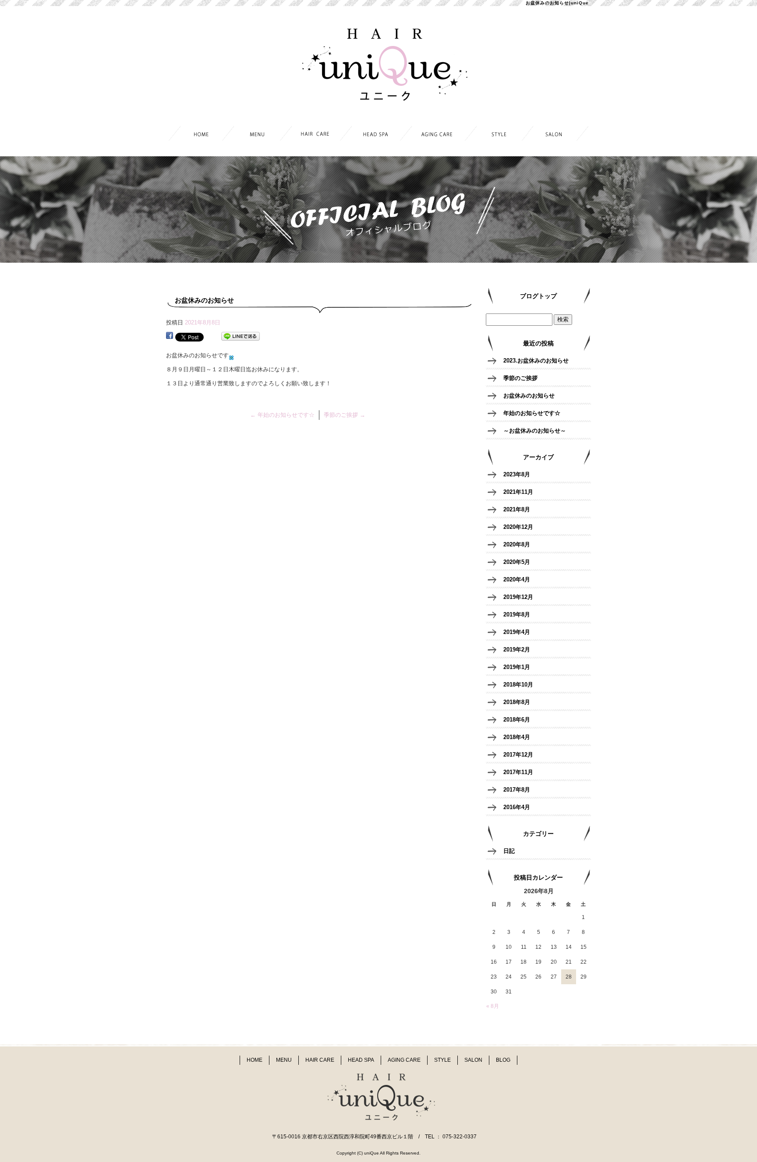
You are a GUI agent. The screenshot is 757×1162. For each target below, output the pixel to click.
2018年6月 (516, 719)
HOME (198, 135)
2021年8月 (516, 509)
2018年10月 (518, 684)
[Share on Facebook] (169, 336)
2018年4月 (516, 737)
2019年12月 (518, 597)
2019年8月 (516, 614)
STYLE (498, 135)
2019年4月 (516, 632)
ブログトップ (538, 295)
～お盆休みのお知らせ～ (534, 430)
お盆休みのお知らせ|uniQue (557, 2)
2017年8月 (516, 789)
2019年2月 (516, 649)
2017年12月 (518, 754)
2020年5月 (516, 562)
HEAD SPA (378, 135)
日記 (509, 851)
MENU (258, 135)
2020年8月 (516, 544)
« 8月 (492, 1006)
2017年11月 (518, 772)
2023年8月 (516, 474)
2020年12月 (518, 527)
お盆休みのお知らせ (529, 395)
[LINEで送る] (240, 336)
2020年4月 (516, 579)
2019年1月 (516, 667)
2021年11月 (518, 492)
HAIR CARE (318, 135)
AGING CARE (438, 135)
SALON (558, 135)
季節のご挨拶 (344, 415)
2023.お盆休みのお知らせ (536, 360)
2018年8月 (516, 702)
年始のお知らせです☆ (282, 415)
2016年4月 (516, 807)
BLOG (503, 1060)
